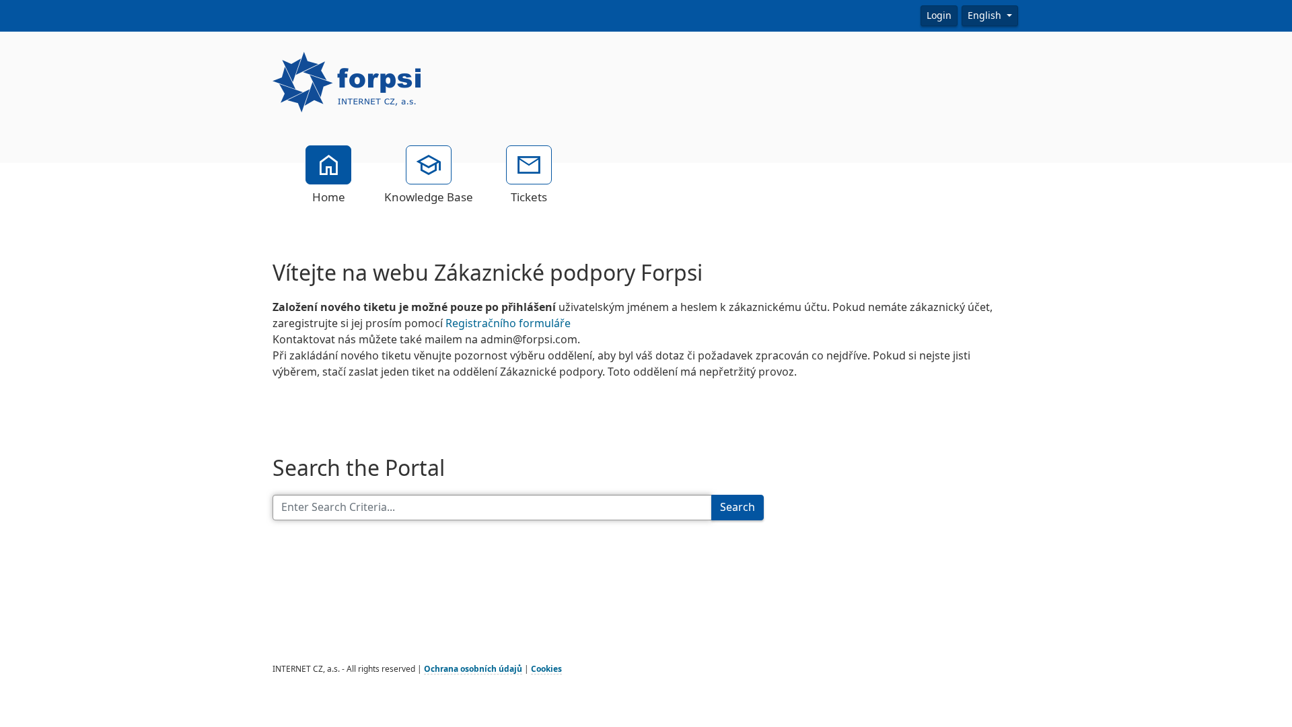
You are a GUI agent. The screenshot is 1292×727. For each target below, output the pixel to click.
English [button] (986, 15)
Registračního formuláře (508, 323)
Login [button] (939, 15)
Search (737, 507)
